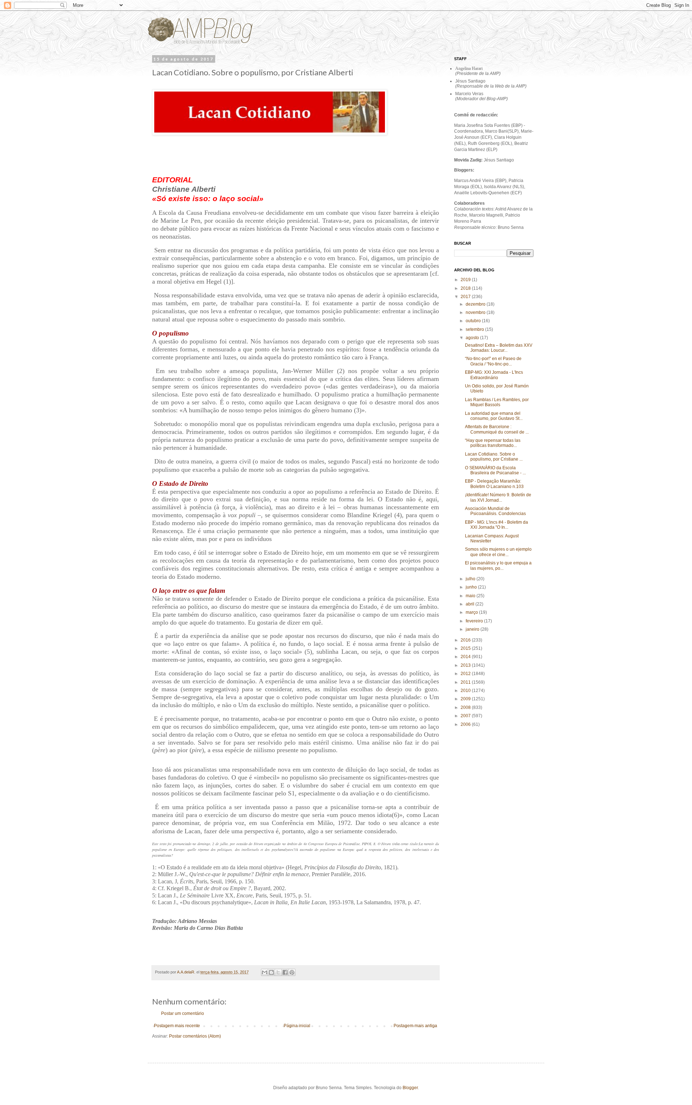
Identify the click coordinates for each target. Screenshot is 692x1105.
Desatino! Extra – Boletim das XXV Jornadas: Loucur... (498, 348)
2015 (466, 648)
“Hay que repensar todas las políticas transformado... (492, 443)
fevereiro (475, 620)
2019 (466, 279)
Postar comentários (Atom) (195, 1036)
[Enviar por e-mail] (264, 972)
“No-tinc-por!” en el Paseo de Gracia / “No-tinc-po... (493, 361)
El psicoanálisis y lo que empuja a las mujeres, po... (498, 565)
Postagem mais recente (177, 1025)
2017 (466, 296)
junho (472, 587)
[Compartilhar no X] (278, 972)
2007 (466, 715)
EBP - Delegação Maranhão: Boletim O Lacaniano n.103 (494, 484)
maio (471, 595)
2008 (466, 707)
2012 (466, 673)
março (472, 612)
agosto (473, 337)
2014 (466, 656)
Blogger (410, 1087)
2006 (466, 724)
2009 (466, 698)
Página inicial (297, 1025)
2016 (466, 640)
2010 (466, 690)
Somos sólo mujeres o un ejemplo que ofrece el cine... (498, 552)
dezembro (476, 304)
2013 (466, 665)
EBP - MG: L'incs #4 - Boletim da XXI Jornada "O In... (496, 525)
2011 (466, 682)
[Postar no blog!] (271, 972)
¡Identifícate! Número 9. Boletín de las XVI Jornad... (498, 497)
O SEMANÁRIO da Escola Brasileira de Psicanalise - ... (495, 470)
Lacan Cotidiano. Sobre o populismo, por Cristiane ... (494, 457)
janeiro (473, 629)
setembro (475, 329)
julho (471, 578)
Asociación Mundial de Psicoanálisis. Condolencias (495, 511)
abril (470, 604)
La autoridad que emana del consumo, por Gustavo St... (494, 416)
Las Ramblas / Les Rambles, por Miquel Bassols (497, 402)
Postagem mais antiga (415, 1025)
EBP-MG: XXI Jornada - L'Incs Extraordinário (494, 375)
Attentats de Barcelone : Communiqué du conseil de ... (497, 429)
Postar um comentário (182, 1013)
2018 (466, 288)
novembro (476, 312)
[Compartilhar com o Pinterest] (292, 972)
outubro (474, 320)
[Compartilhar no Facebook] (285, 972)
